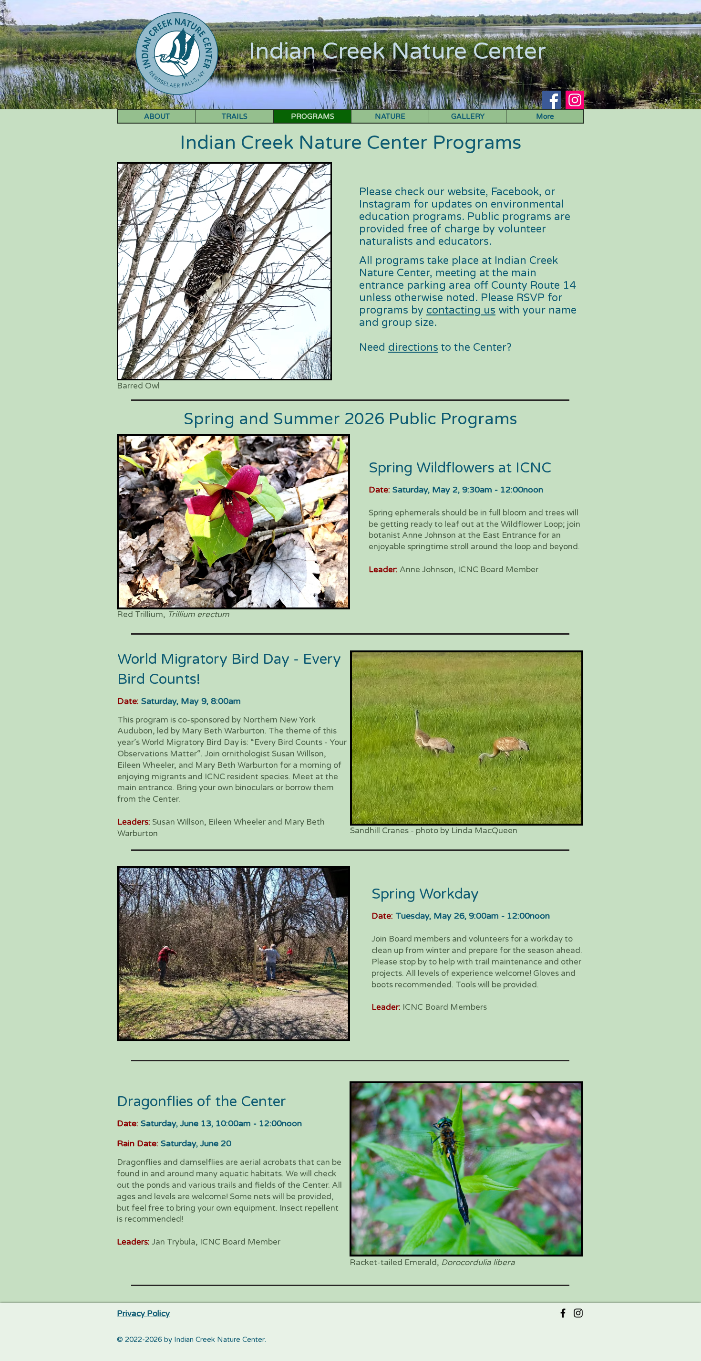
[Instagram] (575, 100)
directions (413, 347)
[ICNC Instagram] (578, 1313)
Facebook (515, 192)
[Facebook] (551, 100)
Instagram (385, 204)
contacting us (460, 310)
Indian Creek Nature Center (397, 51)
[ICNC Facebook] (563, 1313)
